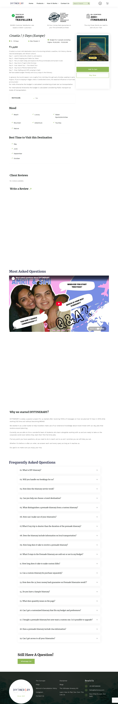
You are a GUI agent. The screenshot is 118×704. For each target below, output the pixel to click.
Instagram (39, 692)
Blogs (61, 684)
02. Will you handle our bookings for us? (37, 479)
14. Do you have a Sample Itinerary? (35, 592)
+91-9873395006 (94, 686)
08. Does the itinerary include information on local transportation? (48, 535)
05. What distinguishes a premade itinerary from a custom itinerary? (49, 507)
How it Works (52, 3)
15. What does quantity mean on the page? (37, 601)
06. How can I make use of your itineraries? (38, 517)
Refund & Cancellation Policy (46, 688)
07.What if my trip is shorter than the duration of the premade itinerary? (50, 526)
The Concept (40, 681)
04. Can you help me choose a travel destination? (40, 498)
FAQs (37, 684)
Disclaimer (63, 681)
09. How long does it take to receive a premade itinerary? (44, 545)
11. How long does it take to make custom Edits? (40, 564)
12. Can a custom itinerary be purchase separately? (41, 573)
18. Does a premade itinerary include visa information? (43, 629)
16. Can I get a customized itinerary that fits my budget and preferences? (50, 610)
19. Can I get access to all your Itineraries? (37, 638)
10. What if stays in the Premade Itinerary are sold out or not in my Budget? (51, 554)
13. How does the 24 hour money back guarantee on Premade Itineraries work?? (53, 582)
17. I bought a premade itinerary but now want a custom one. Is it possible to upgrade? (56, 620)
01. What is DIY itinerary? (30, 470)
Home (31, 3)
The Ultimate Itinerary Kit (69, 688)
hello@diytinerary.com (96, 690)
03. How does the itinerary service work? (37, 489)
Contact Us (65, 3)
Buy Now (92, 75)
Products (40, 3)
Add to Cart (92, 69)
